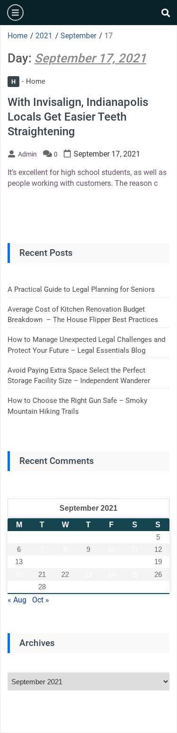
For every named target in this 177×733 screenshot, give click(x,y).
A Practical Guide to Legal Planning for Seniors (81, 289)
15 (65, 562)
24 (111, 574)
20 (19, 574)
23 (88, 574)
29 (65, 587)
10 (111, 549)
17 (111, 562)
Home (28, 81)
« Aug (17, 599)
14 (42, 562)
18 (134, 562)
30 (88, 587)
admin (27, 154)
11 (134, 549)
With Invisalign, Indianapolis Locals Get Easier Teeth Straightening (78, 117)
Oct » (40, 599)
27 (19, 587)
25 (134, 574)
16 (88, 562)
